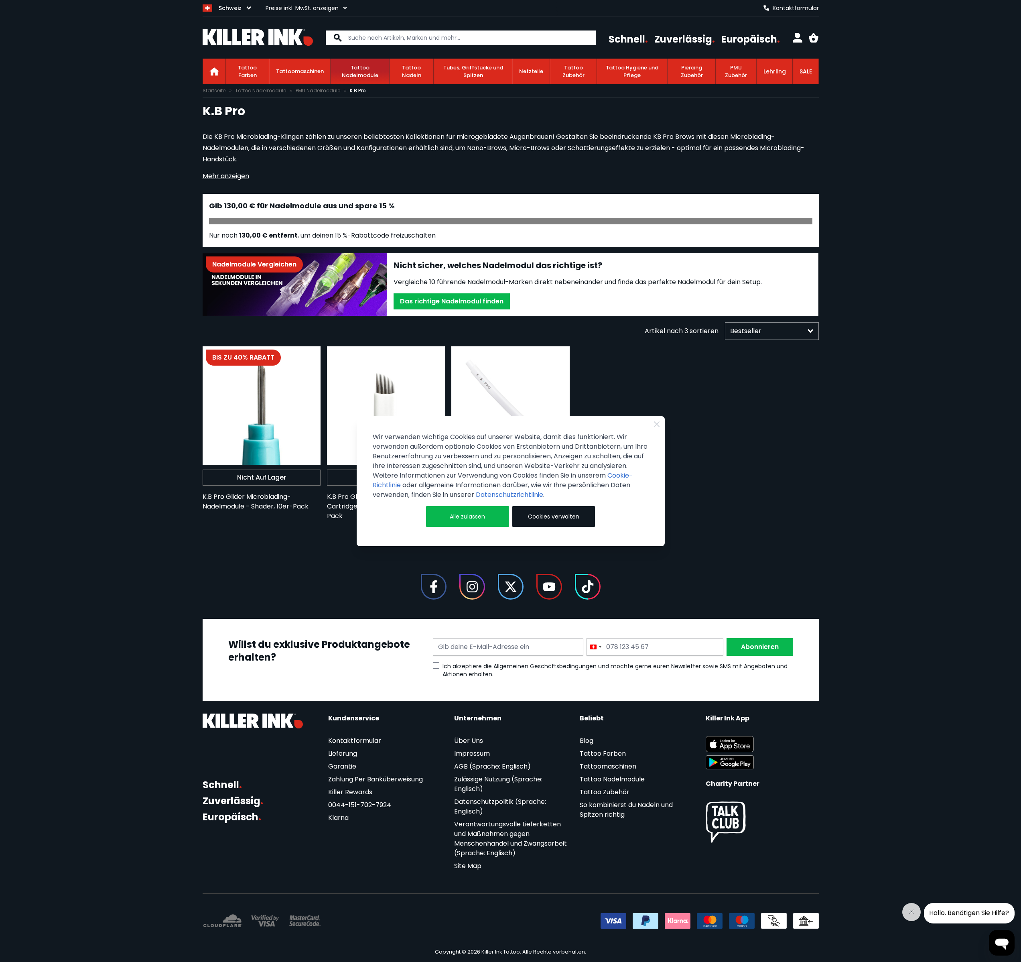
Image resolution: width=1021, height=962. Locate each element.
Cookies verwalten (553, 517)
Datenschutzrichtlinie (509, 494)
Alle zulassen (467, 517)
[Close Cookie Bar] (657, 424)
